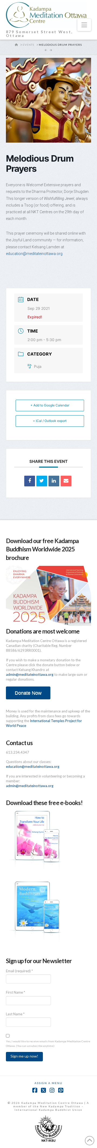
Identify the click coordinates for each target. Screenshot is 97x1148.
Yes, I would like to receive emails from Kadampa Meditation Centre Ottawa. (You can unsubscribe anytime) (48, 1044)
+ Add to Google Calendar (49, 405)
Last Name (15, 1014)
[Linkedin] (53, 481)
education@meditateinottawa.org (34, 253)
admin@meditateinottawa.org (29, 674)
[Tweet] (41, 481)
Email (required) (19, 971)
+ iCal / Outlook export (50, 421)
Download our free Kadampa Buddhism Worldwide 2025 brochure (42, 549)
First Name (15, 992)
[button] (84, 25)
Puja (37, 366)
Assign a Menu (48, 1083)
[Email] (66, 481)
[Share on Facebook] (29, 481)
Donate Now (28, 693)
